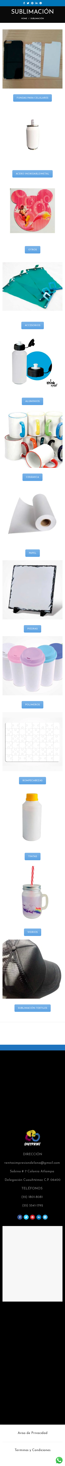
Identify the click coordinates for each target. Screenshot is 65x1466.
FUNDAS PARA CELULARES (32, 98)
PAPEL (32, 553)
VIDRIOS (33, 932)
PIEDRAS (32, 629)
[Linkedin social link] (36, 3)
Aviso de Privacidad (33, 1433)
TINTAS (32, 856)
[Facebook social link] (24, 3)
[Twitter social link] (28, 3)
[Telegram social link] (40, 3)
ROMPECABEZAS (32, 780)
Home (24, 19)
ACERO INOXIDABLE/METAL (32, 174)
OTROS (32, 250)
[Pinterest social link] (32, 3)
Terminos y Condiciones (32, 1450)
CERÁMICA (32, 477)
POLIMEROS (32, 705)
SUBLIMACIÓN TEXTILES (32, 1008)
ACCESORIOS (32, 325)
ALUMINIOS (32, 401)
